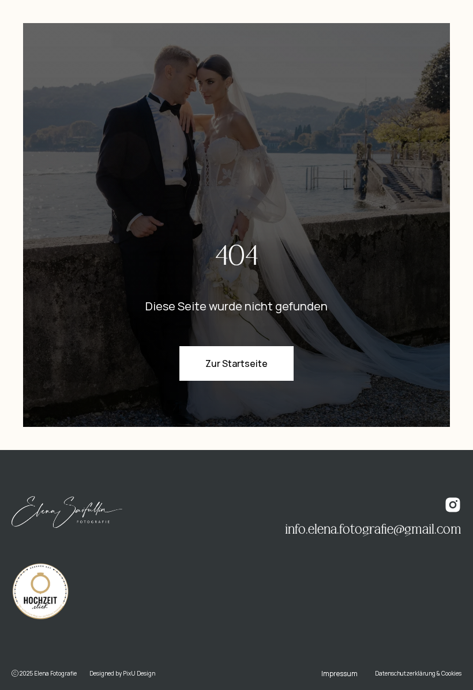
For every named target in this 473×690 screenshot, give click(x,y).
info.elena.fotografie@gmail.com (373, 530)
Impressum (339, 673)
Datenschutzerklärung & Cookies (418, 673)
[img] (67, 512)
